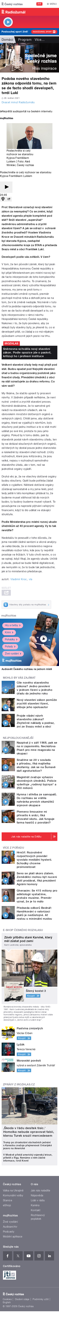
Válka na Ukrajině (13, 1190)
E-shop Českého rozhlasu (23, 930)
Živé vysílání (12, 653)
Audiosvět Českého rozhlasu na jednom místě (27, 669)
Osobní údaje (22, 1299)
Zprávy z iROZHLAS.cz (19, 1084)
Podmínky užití (41, 1299)
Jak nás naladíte (40, 1190)
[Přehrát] (6, 187)
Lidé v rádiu (38, 1200)
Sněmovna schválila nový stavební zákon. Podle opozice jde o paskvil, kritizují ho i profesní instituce (27, 352)
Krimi (8, 632)
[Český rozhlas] (12, 4)
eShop (7, 1205)
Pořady (9, 646)
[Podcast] (3, 199)
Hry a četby (11, 625)
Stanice (7, 1200)
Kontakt (35, 1210)
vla (30, 579)
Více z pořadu (13, 847)
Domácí (7, 40)
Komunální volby (13, 1195)
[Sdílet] (9, 199)
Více (40, 40)
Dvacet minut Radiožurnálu (18, 102)
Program (24, 40)
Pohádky (10, 639)
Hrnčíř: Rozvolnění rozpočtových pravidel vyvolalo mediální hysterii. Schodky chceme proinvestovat (34, 860)
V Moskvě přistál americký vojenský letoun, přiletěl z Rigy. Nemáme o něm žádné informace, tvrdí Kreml (27, 1157)
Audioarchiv (10, 1226)
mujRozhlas (8, 615)
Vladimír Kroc (18, 579)
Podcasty (8, 1231)
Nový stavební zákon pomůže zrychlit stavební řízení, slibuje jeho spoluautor (37, 703)
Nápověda (37, 1195)
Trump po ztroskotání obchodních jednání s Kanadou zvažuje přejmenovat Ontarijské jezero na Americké (27, 1145)
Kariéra (35, 1205)
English (7, 1302)
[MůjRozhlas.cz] (6, 118)
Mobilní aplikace (12, 1236)
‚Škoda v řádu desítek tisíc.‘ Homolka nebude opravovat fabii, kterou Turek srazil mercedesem (28, 1131)
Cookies (7, 1299)
